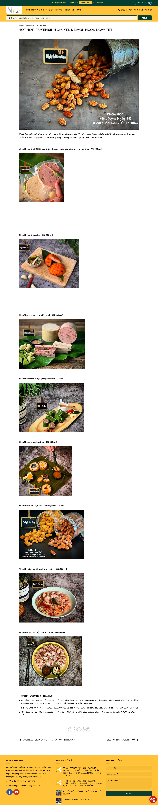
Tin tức (58, 10)
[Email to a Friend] (79, 729)
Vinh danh (76, 10)
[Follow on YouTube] (16, 792)
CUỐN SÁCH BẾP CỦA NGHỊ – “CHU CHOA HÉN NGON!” (49, 740)
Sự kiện (67, 10)
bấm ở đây (85, 3)
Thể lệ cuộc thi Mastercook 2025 (77, 799)
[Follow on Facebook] (9, 792)
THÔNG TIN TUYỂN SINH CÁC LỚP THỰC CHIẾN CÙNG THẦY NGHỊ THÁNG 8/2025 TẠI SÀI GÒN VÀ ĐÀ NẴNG (82, 783)
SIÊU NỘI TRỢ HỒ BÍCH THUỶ (121, 740)
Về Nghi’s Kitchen (45, 10)
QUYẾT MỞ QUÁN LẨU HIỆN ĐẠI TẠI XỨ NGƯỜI (82, 792)
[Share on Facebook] (70, 729)
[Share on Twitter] (75, 729)
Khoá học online (25, 26)
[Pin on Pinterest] (83, 729)
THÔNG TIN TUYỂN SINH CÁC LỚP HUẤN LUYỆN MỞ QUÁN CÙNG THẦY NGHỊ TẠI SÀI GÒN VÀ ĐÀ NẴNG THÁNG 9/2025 (82, 771)
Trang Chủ (31, 10)
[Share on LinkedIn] (88, 729)
